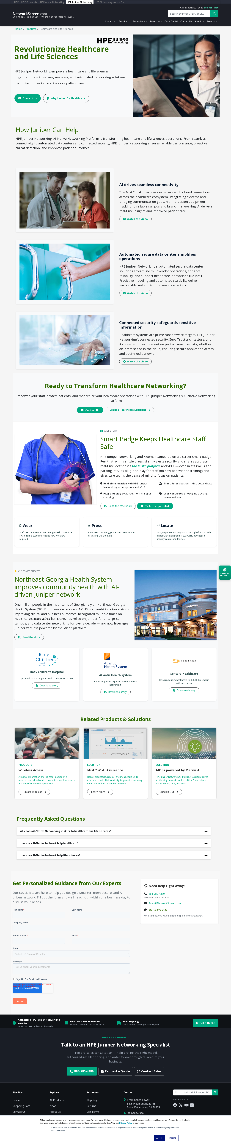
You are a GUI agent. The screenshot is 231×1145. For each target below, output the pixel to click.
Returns (91, 1106)
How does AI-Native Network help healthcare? (49, 843)
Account (211, 21)
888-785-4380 (211, 7)
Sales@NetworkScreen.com (165, 903)
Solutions (124, 21)
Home (18, 29)
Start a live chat (158, 909)
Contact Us (186, 21)
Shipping (92, 1100)
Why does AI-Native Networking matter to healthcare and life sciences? (65, 831)
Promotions (139, 21)
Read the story (31, 637)
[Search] (215, 1092)
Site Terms (93, 1111)
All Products (57, 1100)
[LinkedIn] (192, 1105)
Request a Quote (117, 1071)
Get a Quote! (171, 21)
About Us (199, 21)
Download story (48, 685)
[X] (181, 1105)
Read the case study (120, 506)
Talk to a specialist (157, 506)
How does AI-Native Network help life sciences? (50, 855)
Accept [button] (159, 1137)
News (53, 1106)
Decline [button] (172, 1137)
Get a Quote (207, 1023)
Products (110, 21)
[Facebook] (175, 1105)
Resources (155, 21)
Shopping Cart (21, 1106)
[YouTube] (186, 1105)
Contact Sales (151, 1071)
